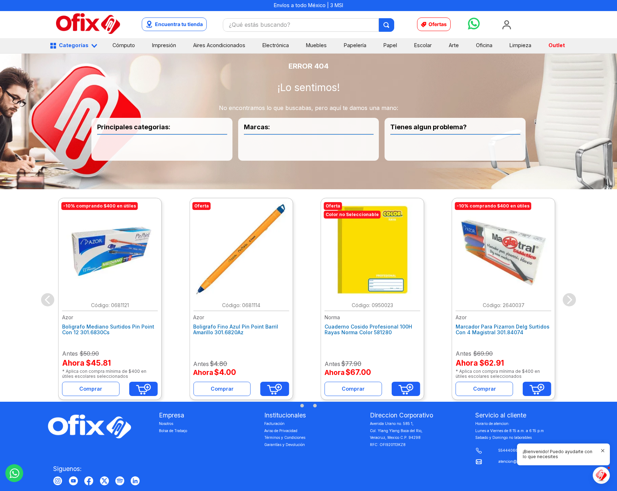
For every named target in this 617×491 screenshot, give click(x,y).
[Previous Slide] (47, 300)
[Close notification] (602, 450)
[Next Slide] (569, 300)
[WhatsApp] (14, 473)
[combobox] (308, 25)
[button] (302, 405)
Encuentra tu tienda (179, 24)
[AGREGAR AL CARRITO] (143, 389)
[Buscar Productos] (386, 25)
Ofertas (437, 24)
